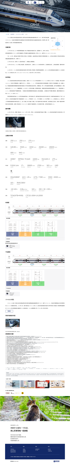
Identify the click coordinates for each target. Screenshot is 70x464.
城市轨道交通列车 (13, 451)
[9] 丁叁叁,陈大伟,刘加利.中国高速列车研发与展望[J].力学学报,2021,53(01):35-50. (19, 345)
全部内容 (49, 449)
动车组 (28, 3)
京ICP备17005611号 (32, 456)
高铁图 (24, 449)
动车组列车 (12, 34)
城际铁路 (24, 451)
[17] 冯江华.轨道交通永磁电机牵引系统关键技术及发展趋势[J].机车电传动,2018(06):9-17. (20, 354)
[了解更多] (9, 312)
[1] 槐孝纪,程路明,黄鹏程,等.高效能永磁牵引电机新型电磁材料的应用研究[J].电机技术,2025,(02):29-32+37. (23, 336)
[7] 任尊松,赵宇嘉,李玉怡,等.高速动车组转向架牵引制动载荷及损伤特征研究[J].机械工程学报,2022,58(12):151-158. (24, 343)
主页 (8, 34)
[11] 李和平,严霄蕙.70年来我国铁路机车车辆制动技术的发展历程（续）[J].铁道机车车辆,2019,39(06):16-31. (23, 347)
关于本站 (16, 375)
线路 (31, 3)
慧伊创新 (12, 461)
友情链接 (28, 456)
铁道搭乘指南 (37, 449)
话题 (41, 3)
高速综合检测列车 (13, 452)
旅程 (38, 3)
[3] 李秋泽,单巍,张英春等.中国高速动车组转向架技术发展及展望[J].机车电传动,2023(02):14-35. (21, 338)
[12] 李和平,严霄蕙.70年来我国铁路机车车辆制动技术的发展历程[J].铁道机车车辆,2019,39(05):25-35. (22, 348)
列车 (11, 446)
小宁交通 (49, 450)
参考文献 (24, 456)
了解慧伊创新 (50, 451)
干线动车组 (12, 449)
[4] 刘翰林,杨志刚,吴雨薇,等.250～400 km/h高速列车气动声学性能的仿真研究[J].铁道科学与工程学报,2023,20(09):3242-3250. (27, 339)
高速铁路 (24, 450)
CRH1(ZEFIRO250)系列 (20, 34)
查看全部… (18, 331)
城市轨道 (24, 452)
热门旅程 (36, 450)
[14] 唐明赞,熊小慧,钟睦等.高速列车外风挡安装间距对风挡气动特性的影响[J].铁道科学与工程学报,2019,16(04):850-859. (25, 351)
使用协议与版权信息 (17, 456)
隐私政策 (21, 456)
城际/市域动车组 (12, 450)
